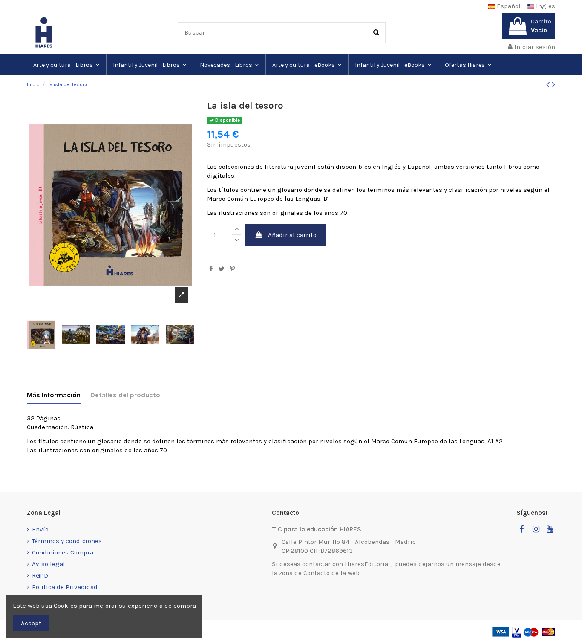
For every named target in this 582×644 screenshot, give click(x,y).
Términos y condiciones (67, 541)
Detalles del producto (125, 395)
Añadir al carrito (292, 235)
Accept (31, 623)
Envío (40, 529)
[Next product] (553, 84)
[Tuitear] (222, 269)
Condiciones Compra (62, 552)
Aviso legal (48, 564)
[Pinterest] (232, 269)
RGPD (40, 575)
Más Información (54, 395)
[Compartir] (211, 269)
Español (508, 6)
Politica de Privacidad (65, 587)
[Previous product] (549, 84)
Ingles (544, 6)
